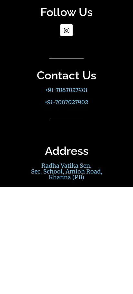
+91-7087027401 (66, 90)
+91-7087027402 (66, 102)
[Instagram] (66, 30)
